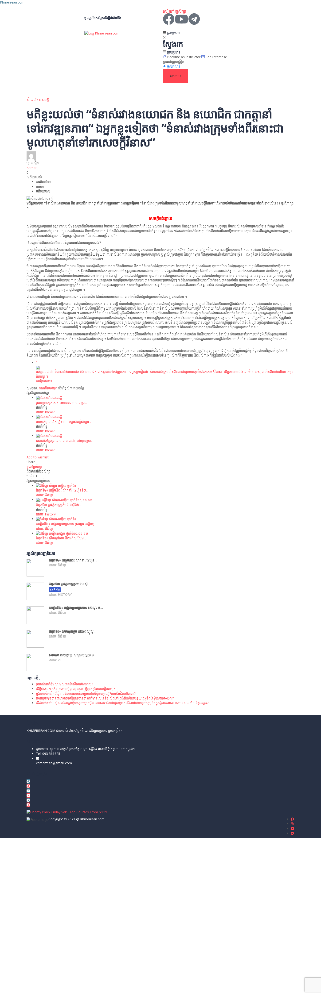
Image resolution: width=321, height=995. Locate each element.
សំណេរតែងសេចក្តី (38, 99)
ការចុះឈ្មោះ (36, 988)
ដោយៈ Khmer (45, 412)
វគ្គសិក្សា (180, 11)
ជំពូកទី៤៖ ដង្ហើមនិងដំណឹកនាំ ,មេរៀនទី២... (62, 490)
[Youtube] (181, 19)
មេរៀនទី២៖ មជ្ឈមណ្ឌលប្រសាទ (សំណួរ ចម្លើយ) (65, 524)
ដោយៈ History (46, 514)
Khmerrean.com (12, 2)
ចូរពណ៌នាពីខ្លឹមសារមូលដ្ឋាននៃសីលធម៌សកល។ (64, 684)
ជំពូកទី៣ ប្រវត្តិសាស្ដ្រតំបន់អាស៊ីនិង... (58, 505)
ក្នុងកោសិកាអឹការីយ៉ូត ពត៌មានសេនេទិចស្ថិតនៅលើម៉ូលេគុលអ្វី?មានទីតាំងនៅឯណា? (86, 693)
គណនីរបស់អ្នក (48, 388)
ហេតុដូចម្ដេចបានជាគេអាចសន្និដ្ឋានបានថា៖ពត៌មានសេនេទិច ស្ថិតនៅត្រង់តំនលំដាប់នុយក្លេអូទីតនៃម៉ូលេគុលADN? (105, 698)
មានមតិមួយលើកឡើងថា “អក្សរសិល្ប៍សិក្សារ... (63, 421)
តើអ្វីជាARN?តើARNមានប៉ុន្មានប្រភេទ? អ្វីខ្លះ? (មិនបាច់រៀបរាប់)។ (75, 689)
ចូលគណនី (50, 988)
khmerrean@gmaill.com (54, 763)
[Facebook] (169, 19)
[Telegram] (194, 19)
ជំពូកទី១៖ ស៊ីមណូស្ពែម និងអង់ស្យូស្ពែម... (61, 538)
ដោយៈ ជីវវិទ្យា (44, 495)
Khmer (32, 167)
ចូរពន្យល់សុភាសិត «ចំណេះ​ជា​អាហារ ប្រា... (61, 402)
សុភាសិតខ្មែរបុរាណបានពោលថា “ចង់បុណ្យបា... (64, 440)
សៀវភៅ (169, 11)
